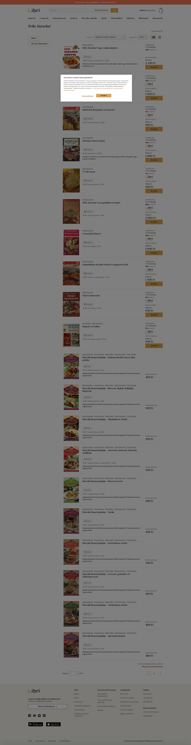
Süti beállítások (87, 96)
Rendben (104, 95)
